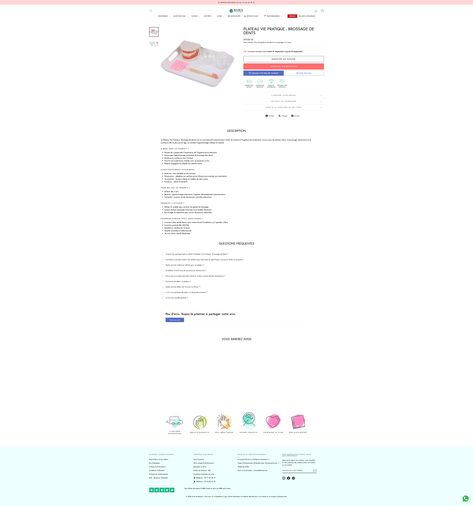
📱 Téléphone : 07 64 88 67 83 (205, 481)
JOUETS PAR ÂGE (180, 16)
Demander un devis (200, 467)
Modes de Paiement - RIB (202, 470)
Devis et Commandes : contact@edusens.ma (252, 470)
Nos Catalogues (154, 463)
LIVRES (219, 16)
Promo (292, 16)
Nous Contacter (199, 459)
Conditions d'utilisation (156, 470)
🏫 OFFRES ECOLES (251, 16)
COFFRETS (207, 16)
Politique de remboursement (158, 474)
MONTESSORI (163, 16)
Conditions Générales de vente (204, 474)
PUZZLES (195, 16)
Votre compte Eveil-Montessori (204, 463)
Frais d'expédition (260, 42)
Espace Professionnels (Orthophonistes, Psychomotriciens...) (258, 463)
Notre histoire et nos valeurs (158, 459)
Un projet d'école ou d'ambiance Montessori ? (253, 459)
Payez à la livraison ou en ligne (284, 107)
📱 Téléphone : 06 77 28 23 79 (205, 478)
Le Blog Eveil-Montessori (157, 467)
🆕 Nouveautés (234, 16)
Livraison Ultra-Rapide (283, 95)
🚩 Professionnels (272, 16)
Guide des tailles (243, 467)
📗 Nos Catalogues (307, 16)
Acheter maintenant (283, 66)
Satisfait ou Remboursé (283, 101)
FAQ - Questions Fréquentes (158, 478)
